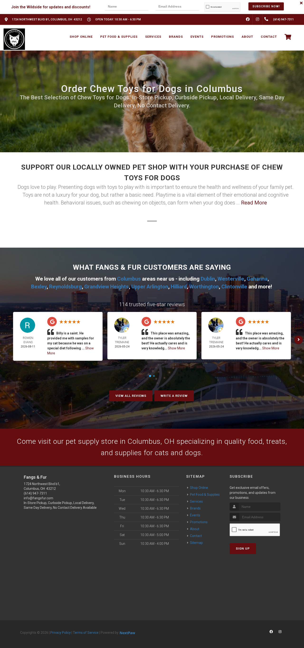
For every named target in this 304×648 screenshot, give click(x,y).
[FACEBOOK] (247, 19)
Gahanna (257, 279)
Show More (176, 348)
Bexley (39, 287)
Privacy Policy (60, 632)
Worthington (204, 287)
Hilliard (179, 287)
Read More (254, 203)
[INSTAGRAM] (257, 19)
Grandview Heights (106, 287)
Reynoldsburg (65, 287)
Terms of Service (86, 632)
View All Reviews (130, 396)
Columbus (129, 279)
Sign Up (243, 548)
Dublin (208, 279)
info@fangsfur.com (38, 498)
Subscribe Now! (266, 6)
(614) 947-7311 (35, 493)
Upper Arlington (149, 287)
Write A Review (174, 396)
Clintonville (234, 287)
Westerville (231, 279)
